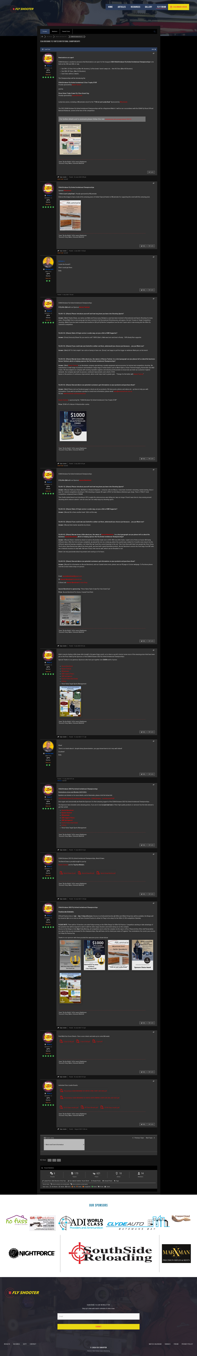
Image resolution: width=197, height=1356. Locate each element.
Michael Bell (49, 269)
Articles (122, 6)
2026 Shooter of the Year (59, 1181)
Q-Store (64, 681)
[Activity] (49, 70)
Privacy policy (187, 1347)
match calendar (155, 1347)
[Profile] (47, 70)
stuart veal (60, 179)
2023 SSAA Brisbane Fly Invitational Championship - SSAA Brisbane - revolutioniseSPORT (86, 798)
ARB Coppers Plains (68, 674)
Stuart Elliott (85, 1181)
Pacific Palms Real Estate (70, 679)
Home (110, 6)
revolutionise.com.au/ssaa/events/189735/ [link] (118, 119)
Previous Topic (139, 1138)
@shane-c (61, 261)
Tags (117, 1181)
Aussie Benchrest (77, 95)
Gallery (148, 6)
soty (25, 1347)
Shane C (49, 65)
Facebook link (71, 579)
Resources (135, 6)
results (7, 1347)
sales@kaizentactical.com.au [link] (123, 391)
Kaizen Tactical (66, 669)
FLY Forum (161, 6)
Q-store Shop (77, 582)
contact (33, 1347)
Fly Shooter (102, 1351)
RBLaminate (123, 102)
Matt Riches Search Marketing (101, 1354)
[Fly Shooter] (17, 9)
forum (176, 1347)
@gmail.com (72, 576)
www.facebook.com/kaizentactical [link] (75, 393)
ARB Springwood (67, 676)
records (16, 1347)
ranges (168, 1347)
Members (54, 31)
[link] (76, 85)
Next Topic (149, 1138)
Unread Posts (108, 1181)
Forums (45, 31)
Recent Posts (66, 31)
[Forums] (42, 36)
